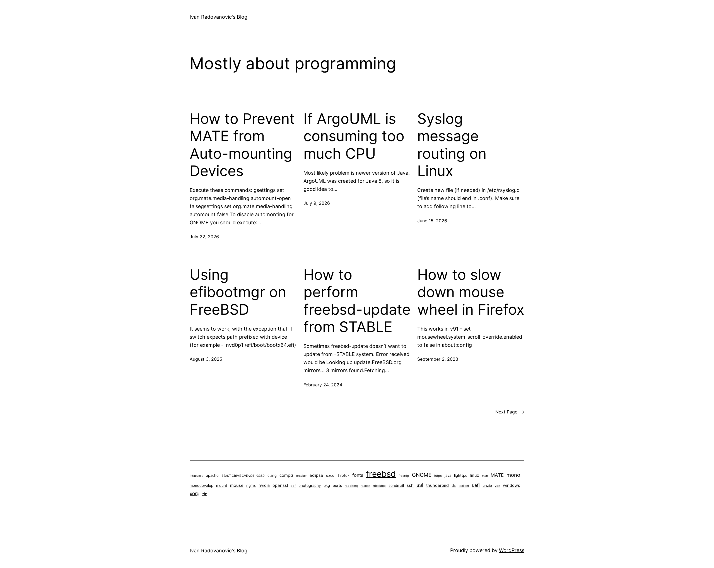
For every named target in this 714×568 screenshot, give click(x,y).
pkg (327, 485)
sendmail (396, 485)
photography (309, 485)
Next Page (509, 412)
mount (221, 485)
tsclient (464, 486)
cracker (301, 476)
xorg (194, 493)
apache (212, 475)
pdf (293, 486)
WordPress (511, 550)
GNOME (421, 475)
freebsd (381, 474)
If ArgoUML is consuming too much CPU (353, 136)
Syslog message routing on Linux (451, 145)
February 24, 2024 (322, 385)
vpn (497, 486)
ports (337, 485)
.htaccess (196, 476)
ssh (410, 485)
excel (330, 475)
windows (511, 485)
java (448, 475)
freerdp (404, 476)
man (485, 476)
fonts (357, 475)
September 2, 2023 (437, 359)
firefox (343, 475)
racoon (365, 486)
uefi (476, 485)
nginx (251, 485)
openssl (280, 485)
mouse (236, 485)
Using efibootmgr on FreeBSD (238, 292)
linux (474, 475)
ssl (419, 485)
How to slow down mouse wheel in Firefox (470, 292)
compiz (286, 475)
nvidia (264, 485)
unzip (487, 485)
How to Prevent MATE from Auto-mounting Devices (242, 145)
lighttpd (460, 475)
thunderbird (437, 485)
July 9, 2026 (316, 203)
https (438, 476)
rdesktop (379, 486)
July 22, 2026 (204, 236)
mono (513, 475)
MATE (497, 475)
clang (272, 475)
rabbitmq (351, 486)
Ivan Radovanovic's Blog (218, 17)
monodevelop (201, 485)
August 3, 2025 (206, 359)
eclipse (316, 475)
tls (454, 485)
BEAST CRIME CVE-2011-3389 (243, 476)
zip (204, 494)
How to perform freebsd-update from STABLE (357, 301)
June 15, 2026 (432, 220)
